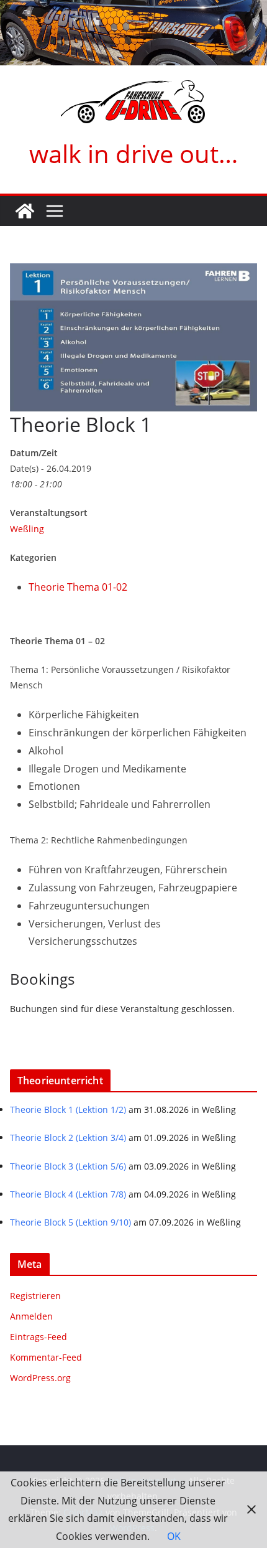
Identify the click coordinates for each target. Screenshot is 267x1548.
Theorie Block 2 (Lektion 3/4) (68, 1137)
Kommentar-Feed (46, 1357)
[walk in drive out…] (25, 211)
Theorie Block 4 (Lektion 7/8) (68, 1194)
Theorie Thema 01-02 (78, 587)
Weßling (27, 529)
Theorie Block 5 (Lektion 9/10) (70, 1222)
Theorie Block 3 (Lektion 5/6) (68, 1166)
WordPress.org (40, 1378)
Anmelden (31, 1316)
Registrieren (35, 1296)
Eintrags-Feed (38, 1337)
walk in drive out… (133, 153)
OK (174, 1536)
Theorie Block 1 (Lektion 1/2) (68, 1109)
